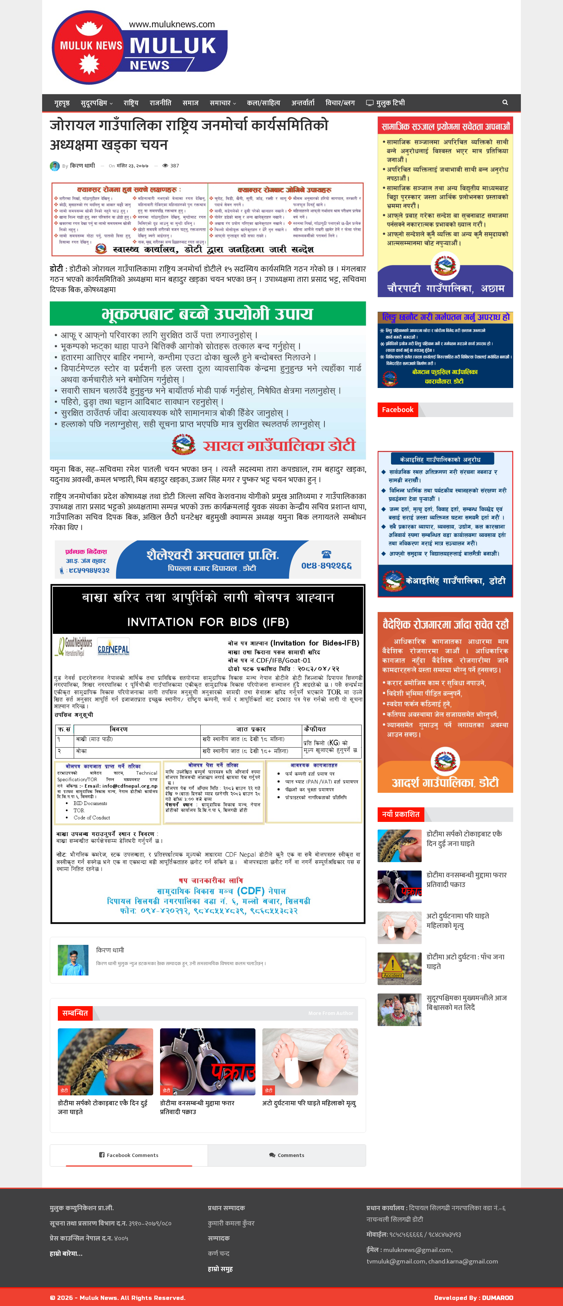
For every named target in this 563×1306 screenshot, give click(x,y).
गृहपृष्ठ (62, 103)
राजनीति (161, 103)
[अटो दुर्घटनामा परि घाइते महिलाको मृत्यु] (310, 1061)
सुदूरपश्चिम (94, 103)
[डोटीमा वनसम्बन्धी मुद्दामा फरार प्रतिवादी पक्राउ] (207, 1061)
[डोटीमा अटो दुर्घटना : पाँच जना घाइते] (400, 968)
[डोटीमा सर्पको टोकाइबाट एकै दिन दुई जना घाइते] (105, 1061)
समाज (191, 103)
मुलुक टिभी (390, 103)
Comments (291, 1155)
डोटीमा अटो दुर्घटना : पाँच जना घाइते (465, 962)
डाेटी (64, 1091)
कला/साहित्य (263, 103)
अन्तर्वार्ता (302, 103)
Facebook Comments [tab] (133, 1155)
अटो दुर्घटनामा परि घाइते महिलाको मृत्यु (458, 921)
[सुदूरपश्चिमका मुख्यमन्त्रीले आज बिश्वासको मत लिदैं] (400, 1009)
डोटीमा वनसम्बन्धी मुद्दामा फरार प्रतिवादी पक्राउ (467, 880)
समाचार (220, 103)
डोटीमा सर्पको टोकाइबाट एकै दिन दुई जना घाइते (464, 839)
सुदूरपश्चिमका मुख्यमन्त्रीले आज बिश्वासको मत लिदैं (467, 1003)
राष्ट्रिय (131, 103)
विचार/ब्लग (340, 103)
